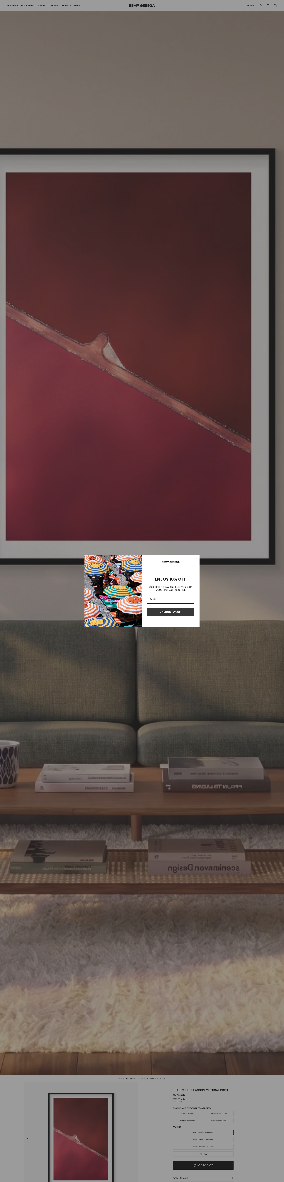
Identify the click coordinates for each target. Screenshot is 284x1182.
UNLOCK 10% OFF (171, 612)
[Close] (196, 559)
